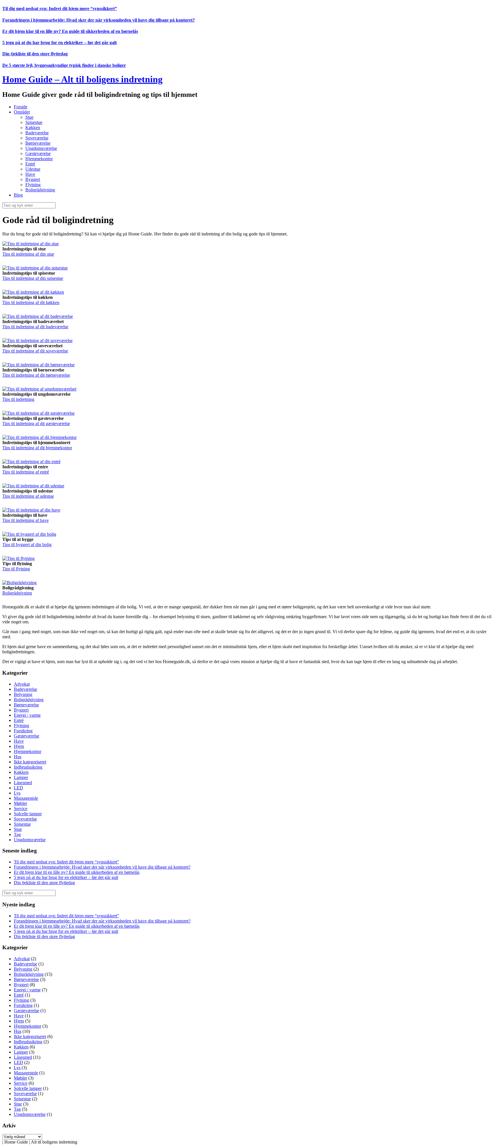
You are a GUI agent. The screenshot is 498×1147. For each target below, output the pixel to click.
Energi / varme (27, 715)
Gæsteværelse (38, 153)
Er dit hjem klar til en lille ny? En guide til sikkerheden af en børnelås (70, 31)
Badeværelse (37, 132)
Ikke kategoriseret (30, 761)
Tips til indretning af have (25, 520)
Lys (17, 793)
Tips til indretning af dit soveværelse (35, 350)
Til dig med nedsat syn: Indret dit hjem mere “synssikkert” (59, 8)
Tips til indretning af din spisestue (32, 278)
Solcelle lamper (28, 813)
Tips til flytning (16, 568)
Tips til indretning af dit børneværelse (36, 375)
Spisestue (33, 122)
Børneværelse (37, 143)
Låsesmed (23, 782)
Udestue (32, 169)
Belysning (23, 694)
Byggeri (32, 179)
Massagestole (26, 798)
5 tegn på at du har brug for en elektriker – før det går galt (59, 42)
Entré (30, 163)
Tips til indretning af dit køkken (30, 302)
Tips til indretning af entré (25, 471)
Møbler (20, 803)
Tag (17, 834)
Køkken (32, 127)
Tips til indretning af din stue (28, 254)
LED (18, 787)
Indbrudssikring (28, 767)
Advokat (22, 684)
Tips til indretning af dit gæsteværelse (36, 423)
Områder (22, 112)
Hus (17, 756)
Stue (29, 117)
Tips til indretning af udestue (28, 496)
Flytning (33, 184)
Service (20, 808)
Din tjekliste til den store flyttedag (35, 53)
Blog (18, 195)
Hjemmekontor (39, 158)
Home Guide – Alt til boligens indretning (82, 79)
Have (30, 174)
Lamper (21, 777)
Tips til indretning (18, 399)
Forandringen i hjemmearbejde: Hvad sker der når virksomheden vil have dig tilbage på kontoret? (98, 20)
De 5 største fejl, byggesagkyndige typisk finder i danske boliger (64, 65)
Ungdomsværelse (41, 148)
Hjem (19, 746)
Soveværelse (36, 137)
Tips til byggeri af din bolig (27, 544)
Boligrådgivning (40, 189)
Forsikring (23, 730)
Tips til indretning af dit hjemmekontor (37, 447)
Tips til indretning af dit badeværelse (35, 326)
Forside (20, 106)
